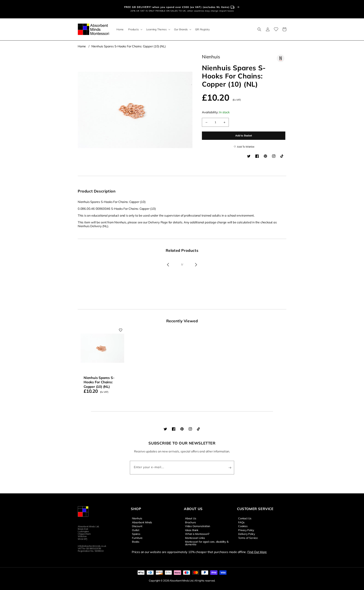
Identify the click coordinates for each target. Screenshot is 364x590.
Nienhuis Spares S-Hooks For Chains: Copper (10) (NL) (128, 46)
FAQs (241, 522)
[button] (135, 29)
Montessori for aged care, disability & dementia (206, 543)
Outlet (135, 529)
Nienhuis (137, 518)
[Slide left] (168, 265)
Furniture (137, 537)
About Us (190, 518)
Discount (137, 525)
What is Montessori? (197, 533)
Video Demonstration (197, 525)
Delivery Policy (246, 533)
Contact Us (244, 518)
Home (82, 46)
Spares (136, 533)
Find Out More (257, 552)
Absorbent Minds (142, 522)
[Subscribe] (230, 467)
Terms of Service (248, 537)
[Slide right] (196, 265)
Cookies (243, 525)
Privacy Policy (246, 529)
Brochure (190, 522)
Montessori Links (195, 537)
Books (135, 541)
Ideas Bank (191, 529)
